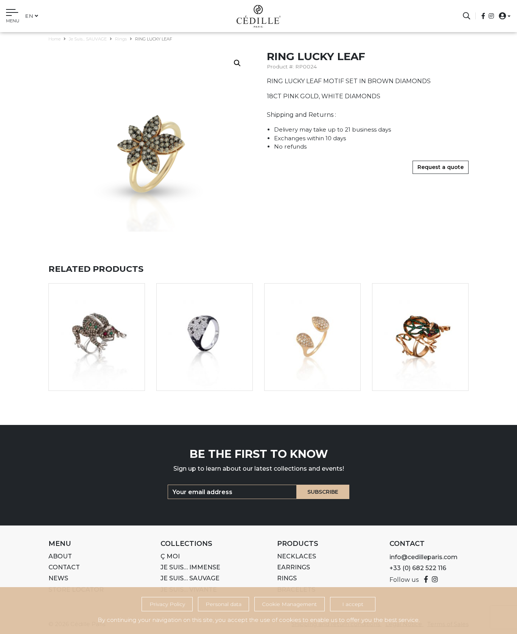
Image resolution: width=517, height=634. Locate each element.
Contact (64, 567)
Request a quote (440, 167)
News (58, 578)
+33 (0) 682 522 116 (417, 568)
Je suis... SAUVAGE (88, 39)
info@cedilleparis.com (423, 557)
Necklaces (296, 556)
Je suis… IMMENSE (190, 567)
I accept (352, 604)
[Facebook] (484, 16)
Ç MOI (170, 556)
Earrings (293, 567)
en (29, 16)
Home (54, 39)
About (60, 556)
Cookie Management (289, 604)
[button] (502, 15)
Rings (121, 39)
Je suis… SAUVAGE (190, 578)
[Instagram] (491, 16)
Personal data (223, 604)
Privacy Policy (167, 604)
